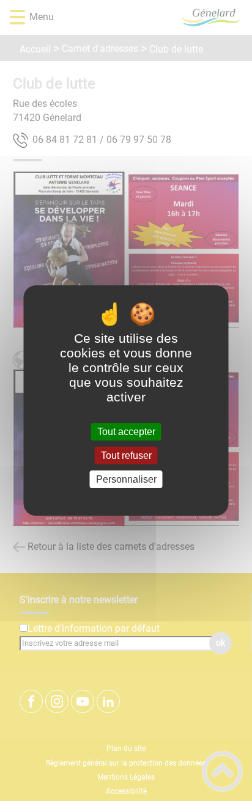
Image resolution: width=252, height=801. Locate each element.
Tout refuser (126, 455)
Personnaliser (126, 479)
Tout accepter (126, 431)
